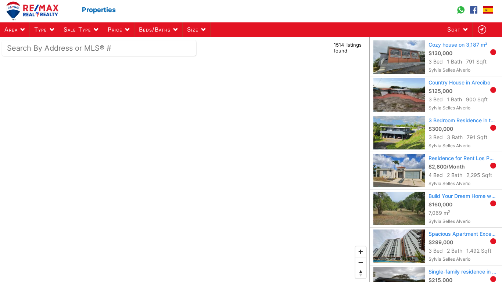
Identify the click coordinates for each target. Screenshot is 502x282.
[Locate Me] (482, 29)
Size (192, 29)
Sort (453, 29)
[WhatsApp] (461, 13)
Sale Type (77, 29)
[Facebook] (474, 13)
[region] (185, 159)
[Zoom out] (360, 262)
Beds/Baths (155, 29)
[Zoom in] (360, 251)
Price (115, 29)
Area (11, 29)
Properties (99, 10)
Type (40, 29)
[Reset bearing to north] (360, 273)
